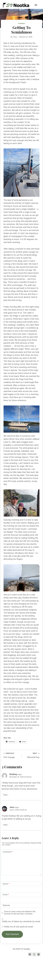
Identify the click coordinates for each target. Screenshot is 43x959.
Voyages (21, 23)
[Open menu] (37, 5)
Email (6, 894)
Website (6, 905)
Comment (8, 852)
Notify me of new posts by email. (18, 927)
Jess (11, 807)
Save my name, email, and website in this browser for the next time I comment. (19, 912)
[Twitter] (34, 954)
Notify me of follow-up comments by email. (21, 921)
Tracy (15, 37)
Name (6, 884)
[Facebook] (30, 954)
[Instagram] (38, 954)
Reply (5, 795)
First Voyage (9, 755)
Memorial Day (33, 755)
